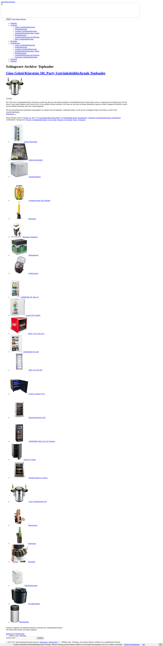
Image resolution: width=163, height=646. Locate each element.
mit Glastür (68, 120)
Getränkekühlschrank (39, 120)
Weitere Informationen (132, 644)
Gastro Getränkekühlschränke (16, 277)
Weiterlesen (11, 114)
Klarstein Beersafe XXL (37, 418)
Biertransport (10, 505)
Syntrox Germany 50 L (37, 394)
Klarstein (60, 120)
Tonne (75, 120)
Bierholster (32, 543)
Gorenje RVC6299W (32, 315)
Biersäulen (32, 219)
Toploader (81, 120)
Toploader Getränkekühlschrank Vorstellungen (104, 118)
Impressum (10, 634)
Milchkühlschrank (31, 585)
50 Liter (28, 120)
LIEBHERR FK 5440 (31, 352)
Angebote (13, 25)
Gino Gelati (52, 120)
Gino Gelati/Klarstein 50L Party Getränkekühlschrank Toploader (56, 73)
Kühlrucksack (33, 273)
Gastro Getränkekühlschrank (25, 27)
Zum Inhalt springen (8, 2)
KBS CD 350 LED (35, 370)
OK (143, 644)
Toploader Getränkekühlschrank (26, 57)
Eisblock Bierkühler (36, 160)
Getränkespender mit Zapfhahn (39, 200)
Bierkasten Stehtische (30, 237)
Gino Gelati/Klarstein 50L (38, 501)
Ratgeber (13, 61)
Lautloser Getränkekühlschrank (26, 31)
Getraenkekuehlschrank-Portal (49, 118)
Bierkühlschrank (20, 35)
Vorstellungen (15, 43)
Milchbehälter (24, 622)
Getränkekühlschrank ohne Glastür (27, 33)
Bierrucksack (32, 525)
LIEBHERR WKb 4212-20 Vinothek (42, 441)
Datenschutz (20, 634)
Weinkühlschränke (12, 421)
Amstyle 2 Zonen (30, 460)
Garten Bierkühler (12, 122)
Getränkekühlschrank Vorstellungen (74, 118)
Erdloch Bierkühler (30, 142)
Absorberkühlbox (34, 177)
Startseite (13, 23)
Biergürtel (31, 562)
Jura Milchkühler (34, 604)
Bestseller (13, 41)
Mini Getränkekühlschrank (24, 39)
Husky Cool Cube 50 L (36, 334)
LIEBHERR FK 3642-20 (30, 297)
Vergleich (13, 59)
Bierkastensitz (33, 255)
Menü (8, 19)
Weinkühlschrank (21, 29)
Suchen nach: (10, 638)
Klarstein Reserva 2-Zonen (38, 478)
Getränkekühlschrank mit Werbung (27, 37)
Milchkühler (10, 565)
